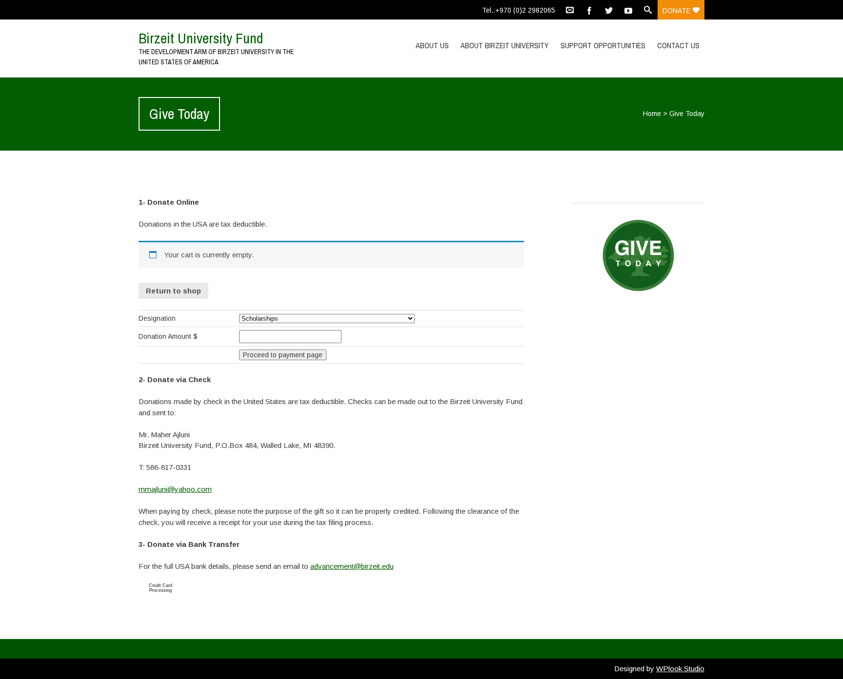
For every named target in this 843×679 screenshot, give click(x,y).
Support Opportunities (603, 45)
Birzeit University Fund (201, 38)
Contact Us (678, 45)
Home (652, 113)
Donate (677, 11)
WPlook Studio (680, 668)
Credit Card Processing (160, 588)
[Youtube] (628, 9)
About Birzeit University (505, 45)
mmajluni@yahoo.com (175, 489)
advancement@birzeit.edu (352, 566)
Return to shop (173, 291)
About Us (432, 45)
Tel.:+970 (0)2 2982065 (518, 10)
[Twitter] (609, 9)
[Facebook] (589, 9)
